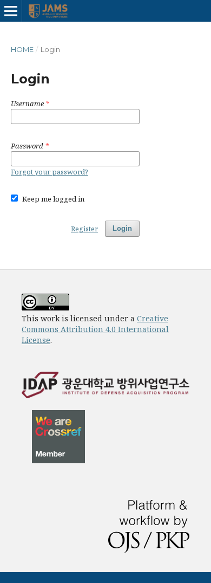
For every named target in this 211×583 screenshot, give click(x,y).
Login (122, 228)
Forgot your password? (49, 172)
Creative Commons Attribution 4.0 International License (95, 329)
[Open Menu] (11, 11)
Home (22, 49)
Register (84, 229)
